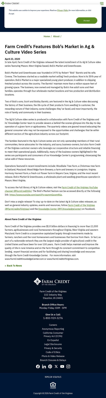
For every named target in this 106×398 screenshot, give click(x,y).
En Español (53, 340)
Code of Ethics (53, 352)
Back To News (14, 265)
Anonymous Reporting (53, 328)
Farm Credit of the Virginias (10, 3)
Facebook (38, 366)
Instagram (68, 366)
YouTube (62, 366)
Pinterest (50, 366)
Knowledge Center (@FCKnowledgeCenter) (59, 209)
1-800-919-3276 (53, 318)
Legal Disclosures (53, 344)
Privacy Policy (62, 10)
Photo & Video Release (53, 356)
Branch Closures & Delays (53, 360)
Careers (53, 324)
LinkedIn (44, 366)
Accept (87, 20)
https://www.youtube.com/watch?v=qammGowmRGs (36, 194)
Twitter (56, 366)
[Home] (53, 278)
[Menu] (102, 3)
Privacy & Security (53, 348)
